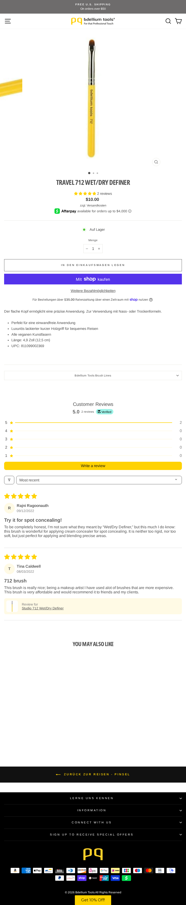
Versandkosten (96, 205)
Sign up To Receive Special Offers (92, 834)
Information (92, 810)
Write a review (93, 466)
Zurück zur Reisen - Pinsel (96, 774)
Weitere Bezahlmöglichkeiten (93, 291)
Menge (93, 240)
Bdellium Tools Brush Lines (93, 375)
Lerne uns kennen (92, 798)
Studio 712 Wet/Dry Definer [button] (43, 608)
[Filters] (9, 480)
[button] (85, 194)
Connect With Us (92, 822)
